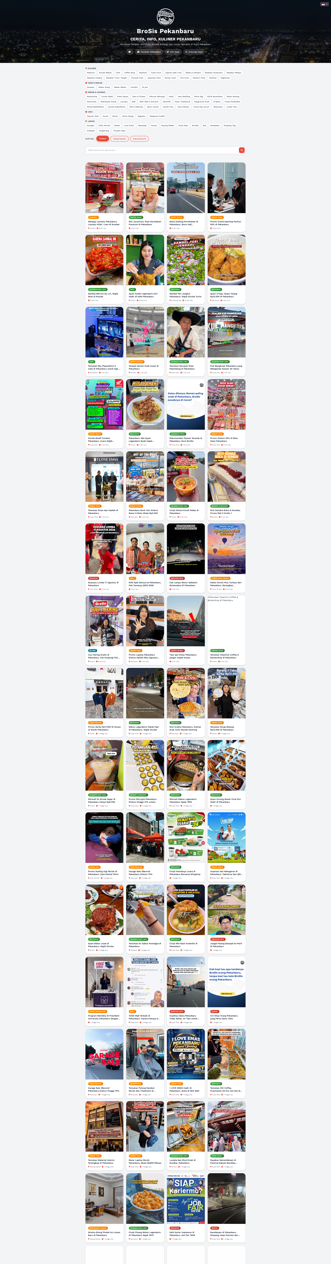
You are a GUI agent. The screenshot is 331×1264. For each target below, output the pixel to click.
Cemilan (134, 87)
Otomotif (167, 102)
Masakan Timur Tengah (116, 78)
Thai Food (184, 78)
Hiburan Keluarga (157, 96)
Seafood (212, 78)
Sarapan (90, 87)
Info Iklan (174, 52)
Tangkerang (104, 131)
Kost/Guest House (108, 102)
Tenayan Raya (119, 131)
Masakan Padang (94, 78)
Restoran (91, 73)
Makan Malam (120, 87)
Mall (133, 102)
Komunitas (91, 102)
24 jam (145, 87)
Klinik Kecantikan (215, 96)
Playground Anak (201, 102)
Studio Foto (168, 107)
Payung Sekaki (167, 125)
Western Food (199, 78)
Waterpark (218, 107)
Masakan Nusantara (214, 73)
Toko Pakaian (183, 107)
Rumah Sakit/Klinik (116, 107)
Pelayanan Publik (157, 116)
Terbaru (102, 138)
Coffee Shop (129, 73)
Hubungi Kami (195, 52)
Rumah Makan (105, 73)
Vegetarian (225, 78)
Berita (115, 116)
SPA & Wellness (136, 107)
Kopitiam (143, 73)
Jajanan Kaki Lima (173, 73)
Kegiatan (141, 116)
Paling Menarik (139, 139)
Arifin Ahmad (104, 125)
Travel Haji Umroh (201, 107)
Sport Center (153, 107)
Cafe (118, 73)
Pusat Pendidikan (232, 102)
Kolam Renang (233, 96)
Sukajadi (91, 131)
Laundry (124, 102)
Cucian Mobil (107, 96)
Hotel (171, 96)
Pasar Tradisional (182, 102)
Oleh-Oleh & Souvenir (149, 102)
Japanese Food (154, 78)
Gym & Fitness (138, 96)
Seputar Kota (93, 116)
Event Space (122, 96)
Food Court (156, 73)
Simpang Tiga (230, 125)
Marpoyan (142, 125)
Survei (105, 116)
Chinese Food (137, 78)
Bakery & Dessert (193, 73)
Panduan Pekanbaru (150, 52)
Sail (204, 125)
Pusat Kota (183, 125)
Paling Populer (119, 139)
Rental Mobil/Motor (95, 107)
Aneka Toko (232, 107)
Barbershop (92, 96)
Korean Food (170, 78)
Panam (154, 125)
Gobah (117, 125)
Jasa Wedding (184, 96)
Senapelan (215, 125)
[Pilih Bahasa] (324, 4)
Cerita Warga (128, 116)
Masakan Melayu (234, 73)
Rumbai (195, 125)
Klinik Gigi (198, 96)
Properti (217, 102)
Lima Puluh (129, 125)
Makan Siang (104, 87)
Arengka (90, 125)
